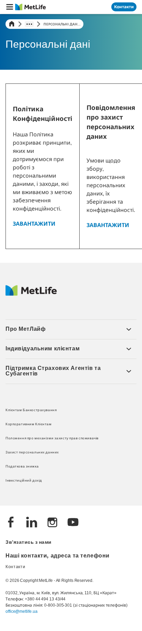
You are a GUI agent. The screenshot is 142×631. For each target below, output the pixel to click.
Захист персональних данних (32, 452)
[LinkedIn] (31, 523)
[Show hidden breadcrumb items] (29, 24)
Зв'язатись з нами (29, 542)
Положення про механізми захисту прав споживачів (52, 438)
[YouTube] (73, 523)
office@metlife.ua (21, 611)
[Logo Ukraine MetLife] (31, 294)
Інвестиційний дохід (24, 481)
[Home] (11, 24)
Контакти (16, 567)
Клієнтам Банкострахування (31, 410)
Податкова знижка (22, 467)
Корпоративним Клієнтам (29, 424)
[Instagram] (52, 523)
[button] (10, 7)
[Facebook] (11, 523)
